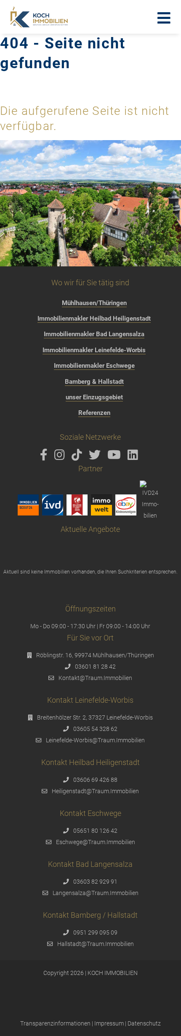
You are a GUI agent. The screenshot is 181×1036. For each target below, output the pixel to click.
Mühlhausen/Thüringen (94, 303)
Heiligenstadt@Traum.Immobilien (95, 791)
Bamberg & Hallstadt (94, 381)
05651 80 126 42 (95, 830)
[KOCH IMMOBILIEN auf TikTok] (78, 457)
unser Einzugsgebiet (94, 397)
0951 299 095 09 (95, 932)
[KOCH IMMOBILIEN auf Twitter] (96, 457)
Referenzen (94, 413)
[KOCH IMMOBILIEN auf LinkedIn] (134, 457)
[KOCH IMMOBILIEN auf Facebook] (45, 457)
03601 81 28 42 (95, 666)
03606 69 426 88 (95, 779)
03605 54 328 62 (95, 728)
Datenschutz (144, 1023)
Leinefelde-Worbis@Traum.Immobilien (95, 740)
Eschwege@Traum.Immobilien (95, 842)
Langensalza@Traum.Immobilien (95, 893)
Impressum (109, 1023)
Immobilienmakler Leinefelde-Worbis (94, 350)
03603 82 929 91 (95, 881)
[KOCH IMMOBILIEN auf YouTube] (115, 457)
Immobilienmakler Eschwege (94, 365)
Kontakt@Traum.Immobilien (95, 678)
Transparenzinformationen (55, 1023)
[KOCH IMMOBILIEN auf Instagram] (61, 457)
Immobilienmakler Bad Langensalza (94, 334)
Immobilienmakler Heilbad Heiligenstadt (94, 318)
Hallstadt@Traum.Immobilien (95, 943)
